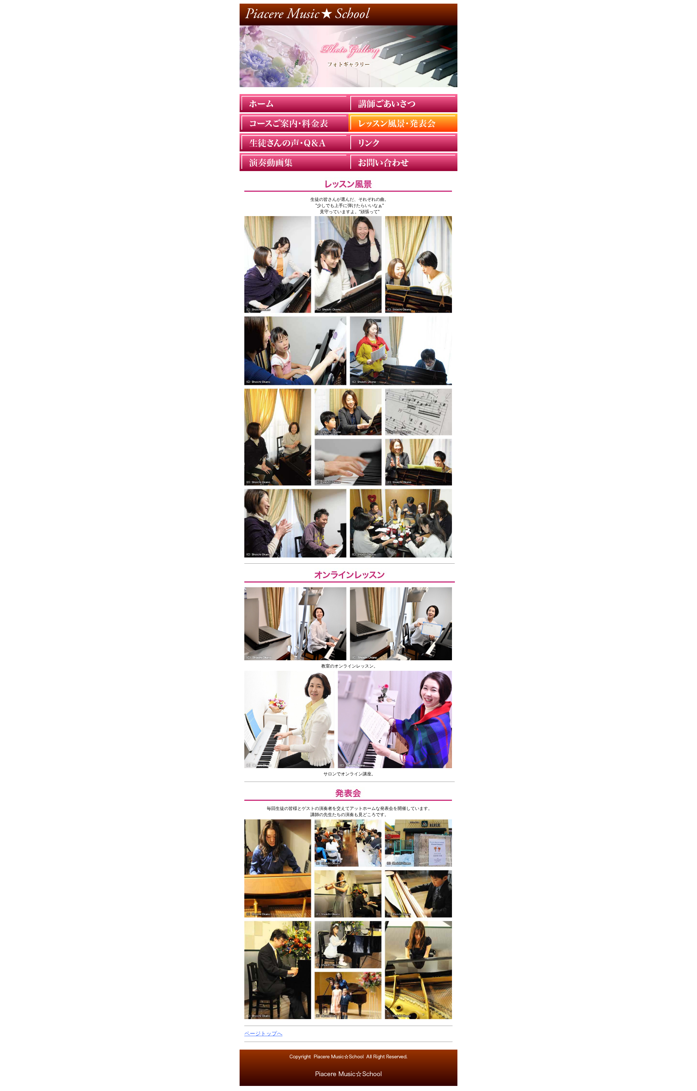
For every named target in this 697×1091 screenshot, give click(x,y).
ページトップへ (263, 1033)
